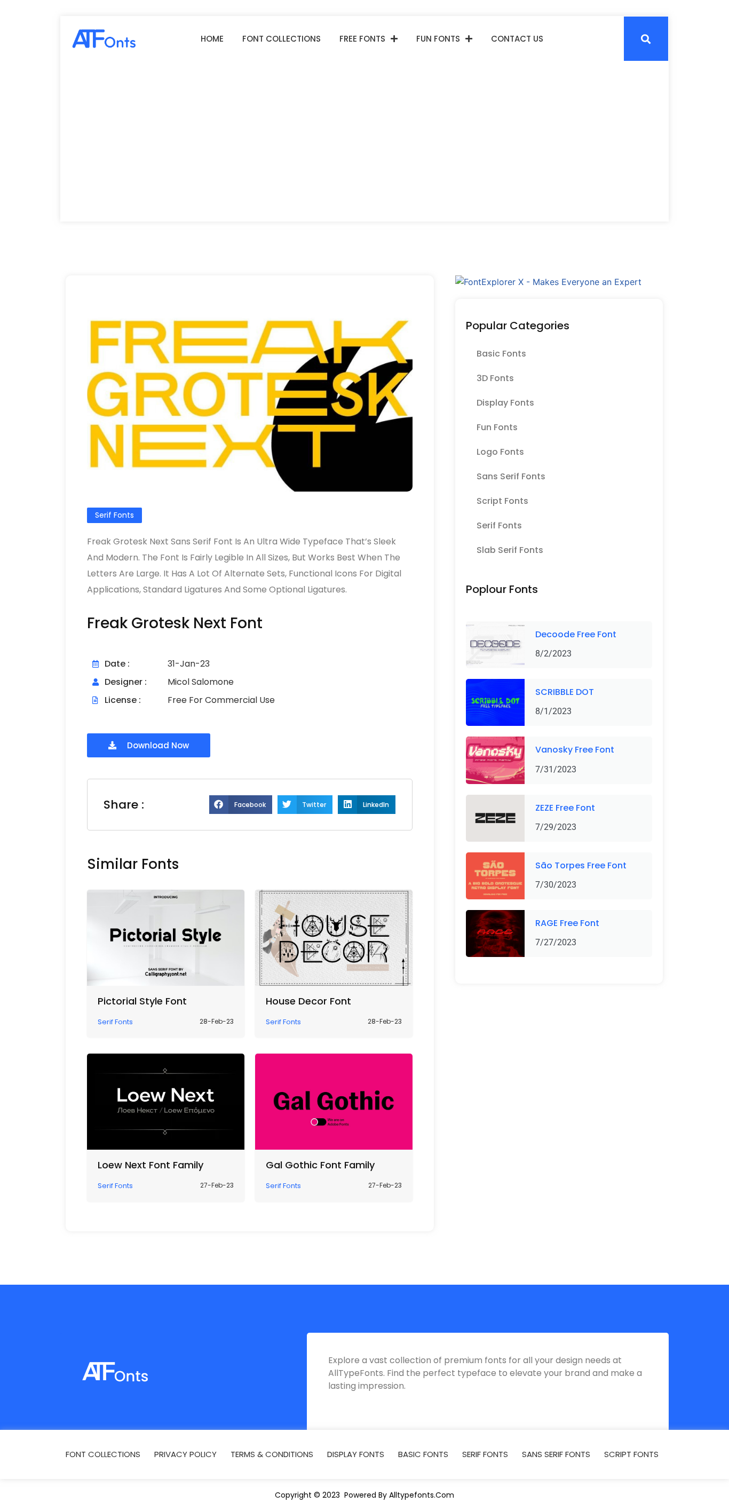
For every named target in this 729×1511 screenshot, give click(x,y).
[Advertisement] (364, 141)
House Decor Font (308, 1001)
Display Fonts (505, 403)
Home (212, 38)
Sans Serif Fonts (511, 476)
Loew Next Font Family (150, 1165)
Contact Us (517, 38)
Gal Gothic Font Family (320, 1165)
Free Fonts (362, 38)
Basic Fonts (501, 353)
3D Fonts (495, 378)
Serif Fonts (499, 525)
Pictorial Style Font (142, 1001)
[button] (646, 39)
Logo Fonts (500, 452)
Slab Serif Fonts (510, 550)
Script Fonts (502, 501)
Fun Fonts (438, 38)
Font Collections (281, 38)
